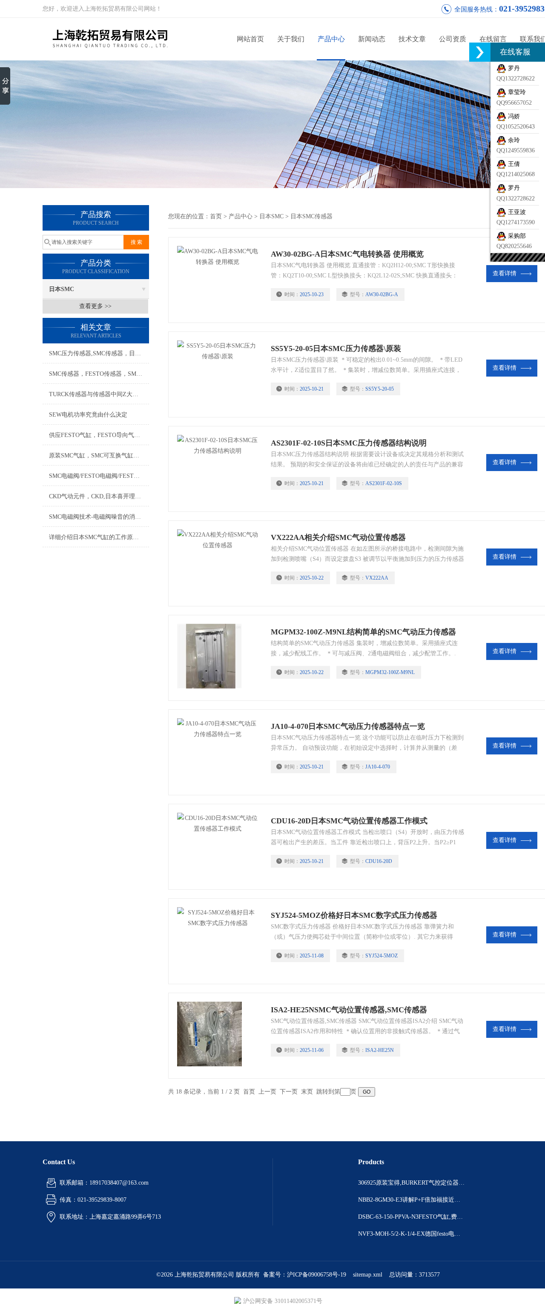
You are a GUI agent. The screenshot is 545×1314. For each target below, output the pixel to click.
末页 (307, 1091)
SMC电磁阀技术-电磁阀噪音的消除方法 (99, 517)
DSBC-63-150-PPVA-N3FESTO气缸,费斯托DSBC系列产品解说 (411, 1217)
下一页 (289, 1091)
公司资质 (452, 39)
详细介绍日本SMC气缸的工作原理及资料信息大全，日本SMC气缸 (99, 537)
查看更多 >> (95, 306)
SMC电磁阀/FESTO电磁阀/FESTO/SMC (99, 476)
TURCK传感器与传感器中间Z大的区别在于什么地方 (99, 394)
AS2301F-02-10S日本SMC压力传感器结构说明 (349, 443)
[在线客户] (479, 52)
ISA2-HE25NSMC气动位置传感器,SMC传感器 (349, 1009)
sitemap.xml (367, 1274)
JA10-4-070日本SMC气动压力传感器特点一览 (348, 726)
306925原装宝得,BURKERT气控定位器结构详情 (411, 1183)
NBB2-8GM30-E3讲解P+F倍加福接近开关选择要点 (411, 1200)
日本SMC (61, 289)
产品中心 (331, 39)
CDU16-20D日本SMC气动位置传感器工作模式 (349, 821)
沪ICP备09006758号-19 (316, 1274)
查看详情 (504, 273)
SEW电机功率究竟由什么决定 (88, 414)
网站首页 (250, 39)
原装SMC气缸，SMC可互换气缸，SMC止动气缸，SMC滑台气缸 (99, 455)
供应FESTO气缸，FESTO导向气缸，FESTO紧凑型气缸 (99, 435)
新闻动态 (371, 39)
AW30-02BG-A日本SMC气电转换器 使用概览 (347, 254)
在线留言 (493, 39)
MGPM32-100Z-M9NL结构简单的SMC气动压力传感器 (363, 632)
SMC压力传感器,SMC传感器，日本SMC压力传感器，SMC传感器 (99, 353)
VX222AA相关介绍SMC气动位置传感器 (338, 537)
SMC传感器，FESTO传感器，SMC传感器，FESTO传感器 (99, 374)
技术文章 (412, 39)
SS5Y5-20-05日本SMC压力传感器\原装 (336, 348)
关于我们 (290, 39)
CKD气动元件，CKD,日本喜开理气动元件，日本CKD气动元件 (99, 496)
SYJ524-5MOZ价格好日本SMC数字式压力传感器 (354, 915)
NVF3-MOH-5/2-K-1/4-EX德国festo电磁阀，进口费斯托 (411, 1234)
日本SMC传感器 (311, 216)
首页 (216, 216)
